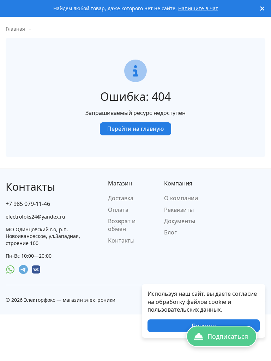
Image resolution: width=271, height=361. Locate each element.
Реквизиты (179, 210)
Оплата (118, 210)
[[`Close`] (262, 8)
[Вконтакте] (36, 269)
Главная (15, 28)
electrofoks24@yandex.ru (35, 216)
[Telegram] (23, 269)
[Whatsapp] (10, 269)
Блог (170, 232)
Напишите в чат (198, 8)
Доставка (120, 198)
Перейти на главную (135, 129)
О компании (181, 198)
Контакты (121, 240)
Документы (179, 221)
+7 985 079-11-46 (28, 204)
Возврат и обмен (122, 225)
